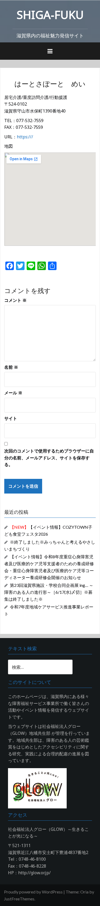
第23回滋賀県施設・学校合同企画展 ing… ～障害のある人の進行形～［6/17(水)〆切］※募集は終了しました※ (48, 592)
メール (13, 393)
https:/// (25, 137)
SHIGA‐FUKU (50, 14)
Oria (84, 891)
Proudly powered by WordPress (33, 891)
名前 (11, 367)
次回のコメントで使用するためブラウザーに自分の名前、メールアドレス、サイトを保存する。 (49, 457)
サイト (10, 418)
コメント (15, 300)
